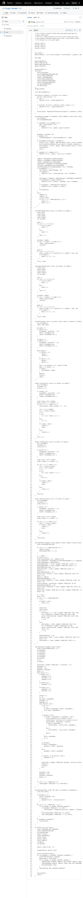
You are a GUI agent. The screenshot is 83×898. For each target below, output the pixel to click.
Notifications (58, 8)
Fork (68, 8)
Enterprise (48, 3)
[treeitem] (12, 32)
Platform (10, 3)
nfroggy (7, 8)
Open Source (38, 3)
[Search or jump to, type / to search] (62, 3)
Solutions (18, 3)
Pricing (57, 3)
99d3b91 (66, 21)
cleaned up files (40, 22)
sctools (14, 8)
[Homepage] (4, 3)
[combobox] (13, 24)
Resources (27, 3)
